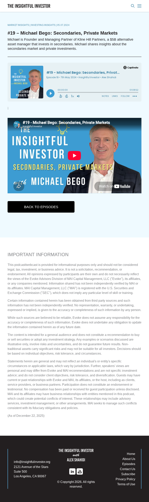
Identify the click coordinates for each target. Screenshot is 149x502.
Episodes (128, 464)
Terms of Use (126, 484)
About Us (128, 459)
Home (131, 454)
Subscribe (128, 474)
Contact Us (127, 469)
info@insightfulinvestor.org (32, 461)
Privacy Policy (125, 479)
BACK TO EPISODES (41, 207)
